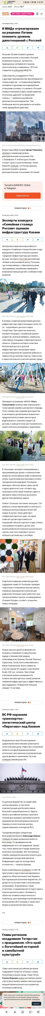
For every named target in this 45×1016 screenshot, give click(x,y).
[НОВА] (21, 13)
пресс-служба (20, 316)
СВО (3, 913)
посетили (23, 259)
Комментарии (22, 208)
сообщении (18, 70)
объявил (6, 153)
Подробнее (36, 999)
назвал (21, 978)
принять (36, 1004)
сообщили (25, 870)
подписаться (22, 195)
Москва (17, 7)
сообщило (6, 759)
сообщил (14, 166)
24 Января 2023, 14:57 (10, 23)
